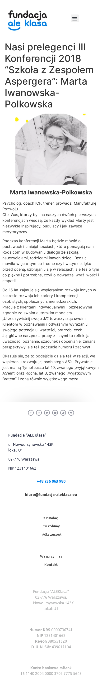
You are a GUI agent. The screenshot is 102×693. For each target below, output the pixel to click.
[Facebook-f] (31, 413)
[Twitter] (47, 413)
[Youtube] (55, 413)
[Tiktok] (63, 413)
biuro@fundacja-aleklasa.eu (51, 494)
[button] (75, 18)
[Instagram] (39, 413)
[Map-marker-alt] (71, 413)
